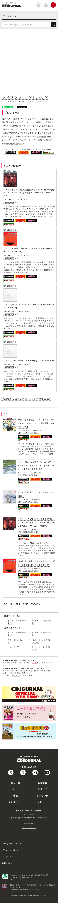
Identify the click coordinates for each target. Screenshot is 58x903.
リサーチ (42, 789)
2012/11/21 (9, 202)
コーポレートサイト (29, 828)
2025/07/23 (28, 432)
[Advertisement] (29, 61)
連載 (15, 795)
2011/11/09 (9, 258)
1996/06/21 (9, 314)
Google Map (29, 823)
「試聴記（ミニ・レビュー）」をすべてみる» (26, 398)
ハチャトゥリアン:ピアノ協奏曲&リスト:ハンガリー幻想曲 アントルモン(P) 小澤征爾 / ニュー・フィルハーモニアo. (29, 192)
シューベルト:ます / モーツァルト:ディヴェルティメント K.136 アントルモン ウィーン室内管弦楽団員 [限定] (36, 465)
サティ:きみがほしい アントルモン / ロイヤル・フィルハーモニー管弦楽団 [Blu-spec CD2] (36, 423)
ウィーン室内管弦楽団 (41, 621)
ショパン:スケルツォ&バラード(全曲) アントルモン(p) (29, 360)
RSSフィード (7, 856)
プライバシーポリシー (11, 850)
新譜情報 (42, 782)
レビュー (42, 801)
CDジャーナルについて (11, 843)
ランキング (42, 795)
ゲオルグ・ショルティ (16, 641)
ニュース (15, 782)
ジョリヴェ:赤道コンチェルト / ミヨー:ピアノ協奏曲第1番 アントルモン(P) (36, 563)
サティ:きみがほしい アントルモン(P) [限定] (35, 494)
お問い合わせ (7, 863)
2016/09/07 (28, 501)
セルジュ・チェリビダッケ (41, 641)
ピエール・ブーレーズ (16, 648)
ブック (15, 789)
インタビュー (15, 801)
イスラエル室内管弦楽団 (17, 621)
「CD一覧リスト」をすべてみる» (21, 604)
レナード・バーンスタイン (41, 648)
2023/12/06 (28, 475)
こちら (34, 662)
